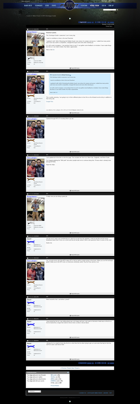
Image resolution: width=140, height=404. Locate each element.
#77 (47, 257)
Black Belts (28, 5)
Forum (29, 16)
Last (111, 22)
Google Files (49, 101)
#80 (47, 340)
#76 (47, 236)
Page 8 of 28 (83, 22)
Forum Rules (55, 385)
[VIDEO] (53, 381)
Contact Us (83, 393)
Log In (104, 5)
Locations (84, 5)
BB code (53, 375)
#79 (47, 318)
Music (54, 5)
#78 (47, 296)
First (90, 22)
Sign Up (111, 5)
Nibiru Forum (94, 5)
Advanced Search (25, 1)
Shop (47, 5)
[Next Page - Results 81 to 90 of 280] (108, 22)
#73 (47, 116)
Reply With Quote (75, 68)
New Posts (104, 0)
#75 (47, 193)
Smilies (53, 377)
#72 (47, 71)
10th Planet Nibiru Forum (94, 393)
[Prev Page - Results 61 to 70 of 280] (93, 22)
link (53, 49)
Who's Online (112, 0)
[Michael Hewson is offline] (35, 45)
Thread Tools (109, 26)
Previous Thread (66, 368)
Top (111, 393)
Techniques (38, 5)
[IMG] (52, 379)
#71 (47, 29)
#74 (47, 154)
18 (105, 22)
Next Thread (75, 368)
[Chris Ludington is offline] (35, 85)
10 (103, 22)
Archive (106, 393)
